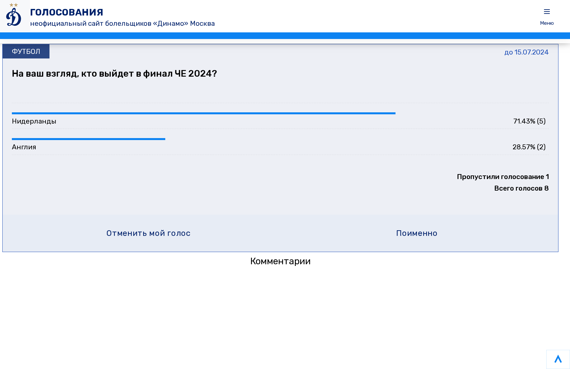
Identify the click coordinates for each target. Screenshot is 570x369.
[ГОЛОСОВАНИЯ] (15, 16)
